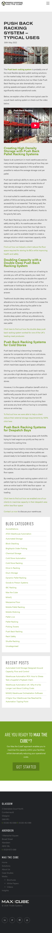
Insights (5, 890)
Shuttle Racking (13, 641)
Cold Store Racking (14, 563)
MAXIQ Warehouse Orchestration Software (24, 693)
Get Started (26, 766)
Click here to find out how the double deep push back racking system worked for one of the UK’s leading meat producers (25, 332)
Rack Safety (11, 636)
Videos (10, 886)
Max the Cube (12, 592)
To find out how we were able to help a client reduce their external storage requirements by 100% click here (26, 418)
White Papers (13, 883)
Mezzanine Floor (13, 602)
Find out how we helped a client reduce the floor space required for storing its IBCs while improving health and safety (25, 250)
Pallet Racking (12, 621)
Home (4, 862)
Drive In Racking (13, 567)
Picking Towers (12, 626)
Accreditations (12, 528)
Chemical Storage (13, 553)
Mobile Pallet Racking (15, 607)
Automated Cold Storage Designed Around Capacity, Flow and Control (24, 669)
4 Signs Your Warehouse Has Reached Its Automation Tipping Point (23, 699)
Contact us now (11, 511)
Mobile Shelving (13, 611)
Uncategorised (12, 646)
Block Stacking (12, 543)
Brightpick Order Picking (16, 548)
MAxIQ (9, 597)
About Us (6, 869)
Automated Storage (14, 538)
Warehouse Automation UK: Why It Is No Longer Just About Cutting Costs (23, 686)
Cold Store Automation (16, 558)
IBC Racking (11, 587)
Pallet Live (10, 616)
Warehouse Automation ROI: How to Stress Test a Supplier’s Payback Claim (24, 678)
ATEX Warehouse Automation (18, 533)
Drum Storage (12, 572)
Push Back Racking (14, 631)
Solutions (6, 865)
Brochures (11, 879)
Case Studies (7, 872)
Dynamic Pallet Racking (16, 577)
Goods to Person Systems (17, 582)
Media (4, 876)
